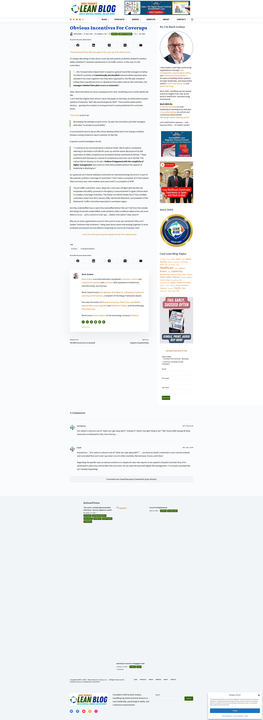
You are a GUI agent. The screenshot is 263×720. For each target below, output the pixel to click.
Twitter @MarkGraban (128, 234)
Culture (188, 259)
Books (178, 259)
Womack (174, 291)
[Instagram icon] (99, 322)
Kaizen (163, 271)
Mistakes (184, 275)
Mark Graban (87, 279)
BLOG (104, 19)
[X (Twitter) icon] (95, 322)
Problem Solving (165, 280)
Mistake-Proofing (175, 275)
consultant (126, 279)
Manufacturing (164, 275)
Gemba (162, 265)
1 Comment (120, 669)
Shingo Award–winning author (176, 117)
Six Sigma (167, 285)
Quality (173, 282)
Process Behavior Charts (176, 280)
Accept (235, 711)
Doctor (170, 262)
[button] (259, 695)
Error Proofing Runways (158, 507)
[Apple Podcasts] (83, 19)
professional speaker (91, 282)
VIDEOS (135, 19)
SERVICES (150, 19)
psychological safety (181, 73)
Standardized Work (182, 285)
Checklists (87, 516)
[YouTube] (80, 19)
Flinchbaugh (184, 262)
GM (166, 265)
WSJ (178, 291)
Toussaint (170, 288)
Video (184, 288)
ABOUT (166, 19)
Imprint (246, 716)
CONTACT (181, 19)
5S (160, 259)
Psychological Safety (164, 283)
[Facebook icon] (83, 322)
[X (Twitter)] (125, 45)
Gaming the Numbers (125, 34)
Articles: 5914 (85, 327)
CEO (183, 259)
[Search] (192, 19)
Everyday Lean (176, 262)
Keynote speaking (169, 106)
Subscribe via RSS (89, 234)
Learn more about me (176, 83)
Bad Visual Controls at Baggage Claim (131, 663)
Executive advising (168, 112)
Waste (169, 291)
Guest (177, 265)
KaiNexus (135, 315)
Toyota (177, 288)
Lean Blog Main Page (104, 234)
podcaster (108, 282)
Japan (176, 268)
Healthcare (167, 268)
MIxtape (189, 275)
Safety (162, 285)
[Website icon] (91, 322)
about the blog (166, 86)
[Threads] (109, 45)
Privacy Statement (238, 716)
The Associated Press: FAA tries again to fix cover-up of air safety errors (100, 52)
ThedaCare (163, 288)
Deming (163, 262)
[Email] (141, 45)
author (134, 279)
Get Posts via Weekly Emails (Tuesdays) (172, 363)
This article (74, 115)
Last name (165, 387)
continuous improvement (175, 75)
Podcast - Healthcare (186, 277)
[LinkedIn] (70, 19)
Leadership (177, 271)
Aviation (114, 34)
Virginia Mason (163, 291)
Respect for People (184, 283)
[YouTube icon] (103, 322)
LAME (169, 272)
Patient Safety (165, 277)
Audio (164, 259)
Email (164, 369)
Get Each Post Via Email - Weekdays (176, 359)
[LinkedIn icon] (87, 322)
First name (165, 378)
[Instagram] (77, 19)
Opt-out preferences (227, 716)
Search (157, 695)
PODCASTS (119, 19)
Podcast (116, 234)
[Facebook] (73, 19)
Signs (139, 667)
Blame (173, 259)
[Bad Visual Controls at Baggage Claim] (131, 583)
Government (171, 265)
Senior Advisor (99, 315)
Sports (172, 285)
